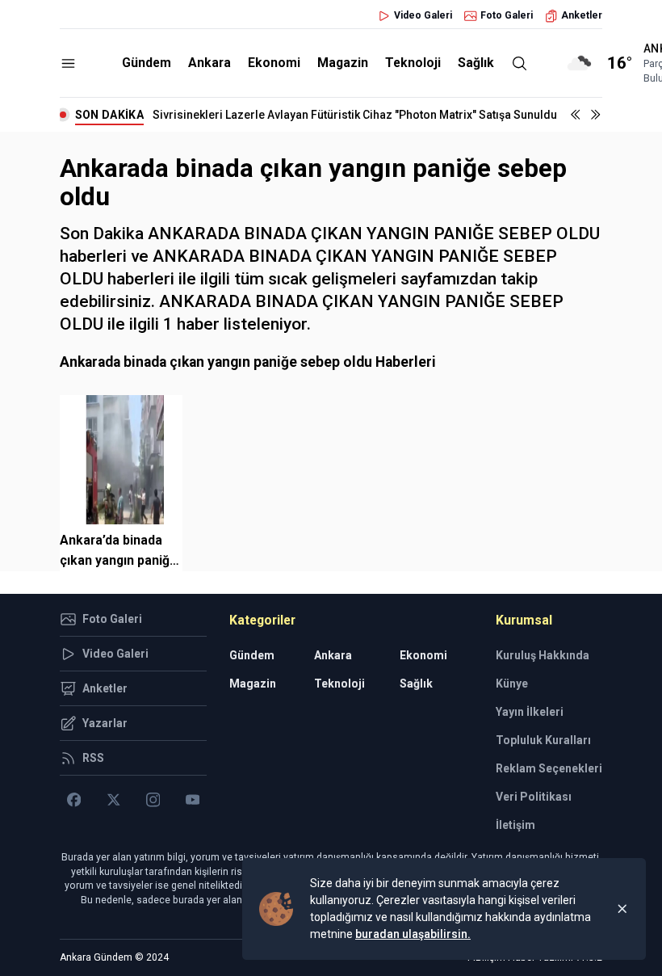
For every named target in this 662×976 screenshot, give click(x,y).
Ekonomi (274, 62)
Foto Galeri (506, 15)
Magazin (342, 62)
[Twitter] (113, 800)
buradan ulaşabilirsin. (413, 934)
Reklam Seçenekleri (549, 768)
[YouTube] (192, 800)
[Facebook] (74, 800)
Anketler (581, 15)
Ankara (209, 62)
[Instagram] (153, 800)
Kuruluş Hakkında (542, 655)
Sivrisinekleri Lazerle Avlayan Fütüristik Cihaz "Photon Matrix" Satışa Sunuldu (355, 114)
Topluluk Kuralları (543, 740)
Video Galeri (423, 15)
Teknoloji (413, 62)
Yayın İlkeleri (530, 711)
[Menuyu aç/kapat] (68, 63)
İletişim (515, 824)
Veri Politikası (534, 796)
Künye (512, 683)
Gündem (146, 62)
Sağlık (476, 62)
